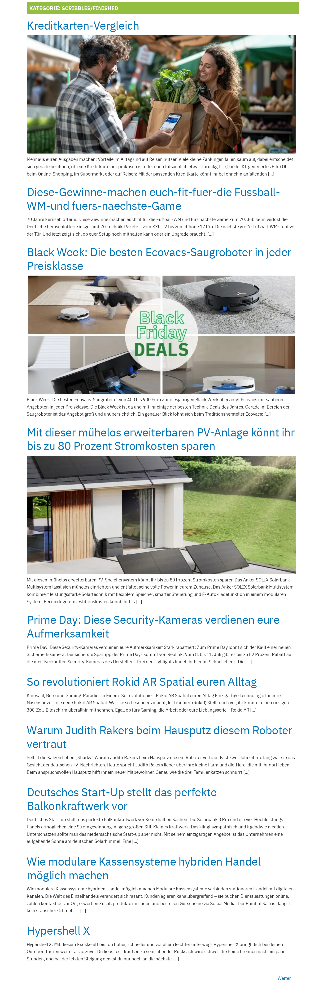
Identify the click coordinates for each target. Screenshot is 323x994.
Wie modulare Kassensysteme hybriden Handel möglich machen (144, 867)
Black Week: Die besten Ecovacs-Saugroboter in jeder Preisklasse (159, 258)
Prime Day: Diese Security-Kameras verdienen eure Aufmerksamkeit (153, 626)
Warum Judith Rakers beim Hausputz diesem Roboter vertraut (159, 736)
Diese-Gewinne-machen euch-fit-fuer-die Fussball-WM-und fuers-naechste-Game (153, 198)
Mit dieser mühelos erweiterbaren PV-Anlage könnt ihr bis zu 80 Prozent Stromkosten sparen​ (161, 438)
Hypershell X (58, 930)
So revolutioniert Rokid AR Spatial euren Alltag (142, 681)
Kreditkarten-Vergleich (83, 25)
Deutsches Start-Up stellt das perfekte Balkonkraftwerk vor (122, 798)
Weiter (287, 978)
